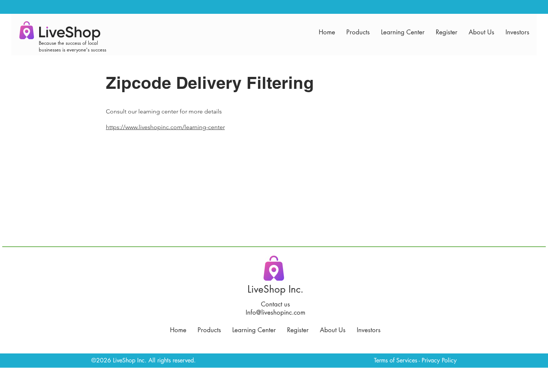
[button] (358, 32)
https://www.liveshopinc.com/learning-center (165, 127)
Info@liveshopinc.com (275, 312)
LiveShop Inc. (275, 289)
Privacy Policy (439, 360)
